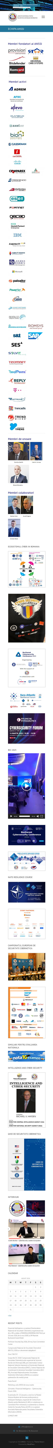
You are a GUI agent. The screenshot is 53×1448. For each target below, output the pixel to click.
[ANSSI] (23, 16)
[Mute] (38, 816)
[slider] (24, 816)
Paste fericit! (12, 1381)
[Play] (11, 816)
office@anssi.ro (27, 1427)
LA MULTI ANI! (13, 1416)
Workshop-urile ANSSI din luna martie (21, 1385)
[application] (26, 786)
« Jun (9, 1316)
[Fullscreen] (42, 816)
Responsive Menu (43, 17)
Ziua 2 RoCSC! (13, 1354)
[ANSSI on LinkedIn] (26, 1437)
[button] (26, 786)
